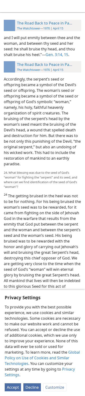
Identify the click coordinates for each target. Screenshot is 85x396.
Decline (32, 387)
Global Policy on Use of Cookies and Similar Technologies (42, 358)
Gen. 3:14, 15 (57, 54)
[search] (79, 6)
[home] (7, 6)
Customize (54, 387)
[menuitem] (7, 6)
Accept (13, 387)
